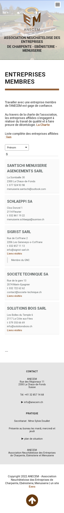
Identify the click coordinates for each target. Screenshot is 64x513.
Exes (32, 486)
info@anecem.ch (33, 402)
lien (8, 137)
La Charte (43, 125)
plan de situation (33, 438)
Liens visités (14, 253)
